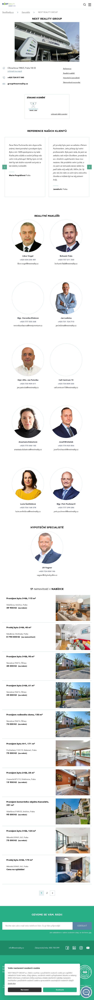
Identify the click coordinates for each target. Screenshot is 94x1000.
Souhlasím (60, 990)
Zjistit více (12, 983)
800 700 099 (54, 948)
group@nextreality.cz (18, 83)
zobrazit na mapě (15, 71)
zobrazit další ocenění (59, 114)
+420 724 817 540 (16, 77)
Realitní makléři (69, 73)
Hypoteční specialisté (71, 78)
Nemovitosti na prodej (71, 82)
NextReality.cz (8, 12)
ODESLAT (82, 925)
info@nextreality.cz (16, 948)
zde (89, 932)
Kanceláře (26, 12)
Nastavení (25, 990)
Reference (67, 69)
